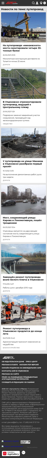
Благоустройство (11, 348)
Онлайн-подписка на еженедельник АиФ (21, 368)
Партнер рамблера (32, 447)
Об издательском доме (13, 362)
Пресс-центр (31, 362)
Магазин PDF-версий (29, 365)
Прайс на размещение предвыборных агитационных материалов (20, 378)
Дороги (6, 64)
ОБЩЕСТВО (7, 124)
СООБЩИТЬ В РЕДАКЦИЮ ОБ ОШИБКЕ (18, 382)
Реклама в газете (10, 365)
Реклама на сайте (10, 374)
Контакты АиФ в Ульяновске (15, 371)
